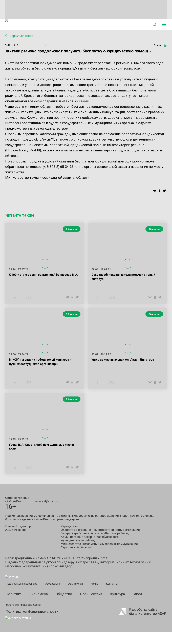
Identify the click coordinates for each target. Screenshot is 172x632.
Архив (94, 583)
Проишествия (91, 594)
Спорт (137, 594)
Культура (117, 594)
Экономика (38, 594)
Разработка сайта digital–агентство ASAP (147, 612)
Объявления (75, 583)
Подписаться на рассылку (21, 583)
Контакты (112, 583)
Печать (157, 45)
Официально (52, 583)
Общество (71, 229)
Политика (14, 594)
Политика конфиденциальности (32, 612)
